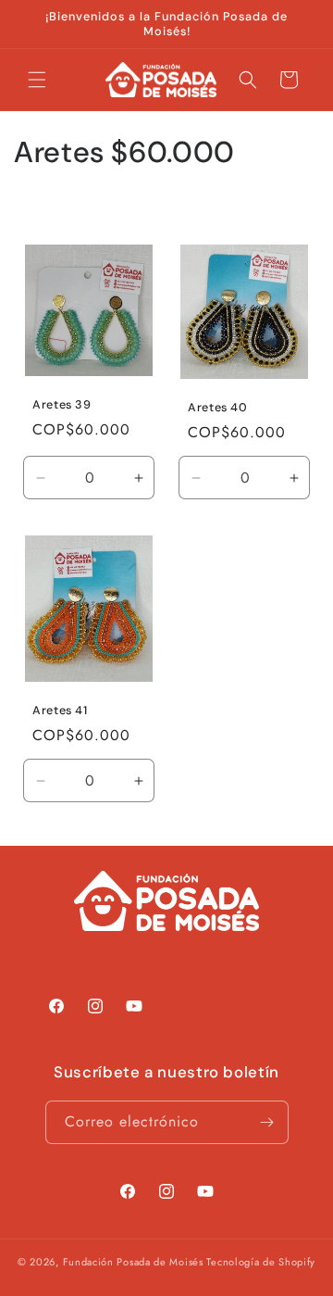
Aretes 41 (60, 710)
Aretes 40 (218, 408)
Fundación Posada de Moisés (133, 1261)
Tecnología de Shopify (260, 1261)
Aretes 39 (62, 404)
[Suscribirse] (267, 1122)
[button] (37, 79)
